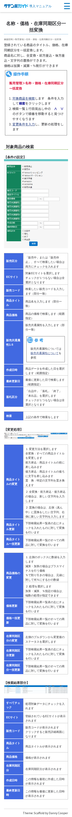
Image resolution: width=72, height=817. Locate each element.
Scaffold (39, 813)
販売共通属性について (45, 353)
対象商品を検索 (23, 98)
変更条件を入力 (23, 124)
